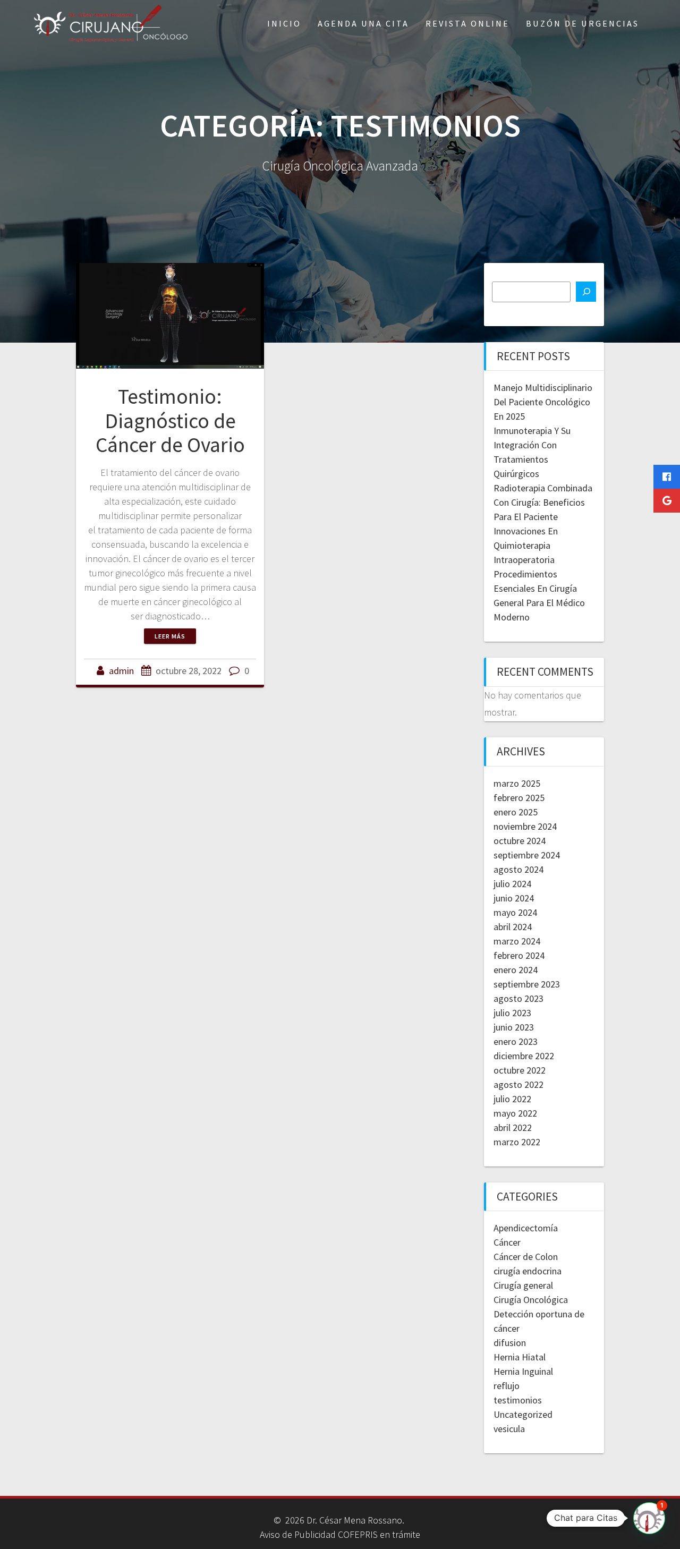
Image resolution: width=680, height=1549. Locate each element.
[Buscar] (586, 292)
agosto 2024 (518, 869)
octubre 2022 (520, 1070)
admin (121, 671)
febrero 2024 (519, 955)
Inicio (284, 23)
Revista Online (467, 23)
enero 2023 (516, 1041)
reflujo (507, 1386)
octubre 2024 (520, 841)
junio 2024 (514, 898)
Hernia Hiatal (520, 1357)
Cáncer (507, 1242)
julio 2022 (512, 1099)
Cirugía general (523, 1285)
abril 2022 (513, 1127)
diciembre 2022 (524, 1056)
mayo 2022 (515, 1113)
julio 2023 (512, 1013)
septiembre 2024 (527, 855)
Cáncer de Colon (526, 1256)
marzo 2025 (517, 783)
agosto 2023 (518, 998)
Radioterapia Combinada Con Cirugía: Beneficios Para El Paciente (543, 502)
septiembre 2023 (527, 984)
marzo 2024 (517, 941)
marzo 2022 (517, 1142)
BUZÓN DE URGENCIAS (582, 23)
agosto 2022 (518, 1084)
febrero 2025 (519, 797)
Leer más (170, 636)
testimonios (518, 1400)
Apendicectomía (526, 1228)
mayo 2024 (515, 912)
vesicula (509, 1429)
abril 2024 (513, 927)
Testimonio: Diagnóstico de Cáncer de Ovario (170, 420)
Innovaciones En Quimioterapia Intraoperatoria (526, 545)
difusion (510, 1343)
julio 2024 (512, 884)
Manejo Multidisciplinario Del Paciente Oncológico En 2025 (543, 401)
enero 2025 (516, 812)
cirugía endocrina (528, 1271)
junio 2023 (514, 1027)
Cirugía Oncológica (531, 1299)
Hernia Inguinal (523, 1371)
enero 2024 (516, 970)
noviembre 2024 (525, 826)
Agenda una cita (363, 23)
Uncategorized (523, 1414)
